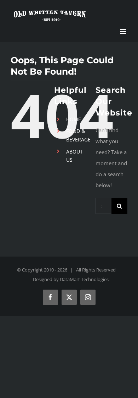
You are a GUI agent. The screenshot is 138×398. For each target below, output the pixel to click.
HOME (73, 119)
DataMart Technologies (84, 279)
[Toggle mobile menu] (123, 31)
